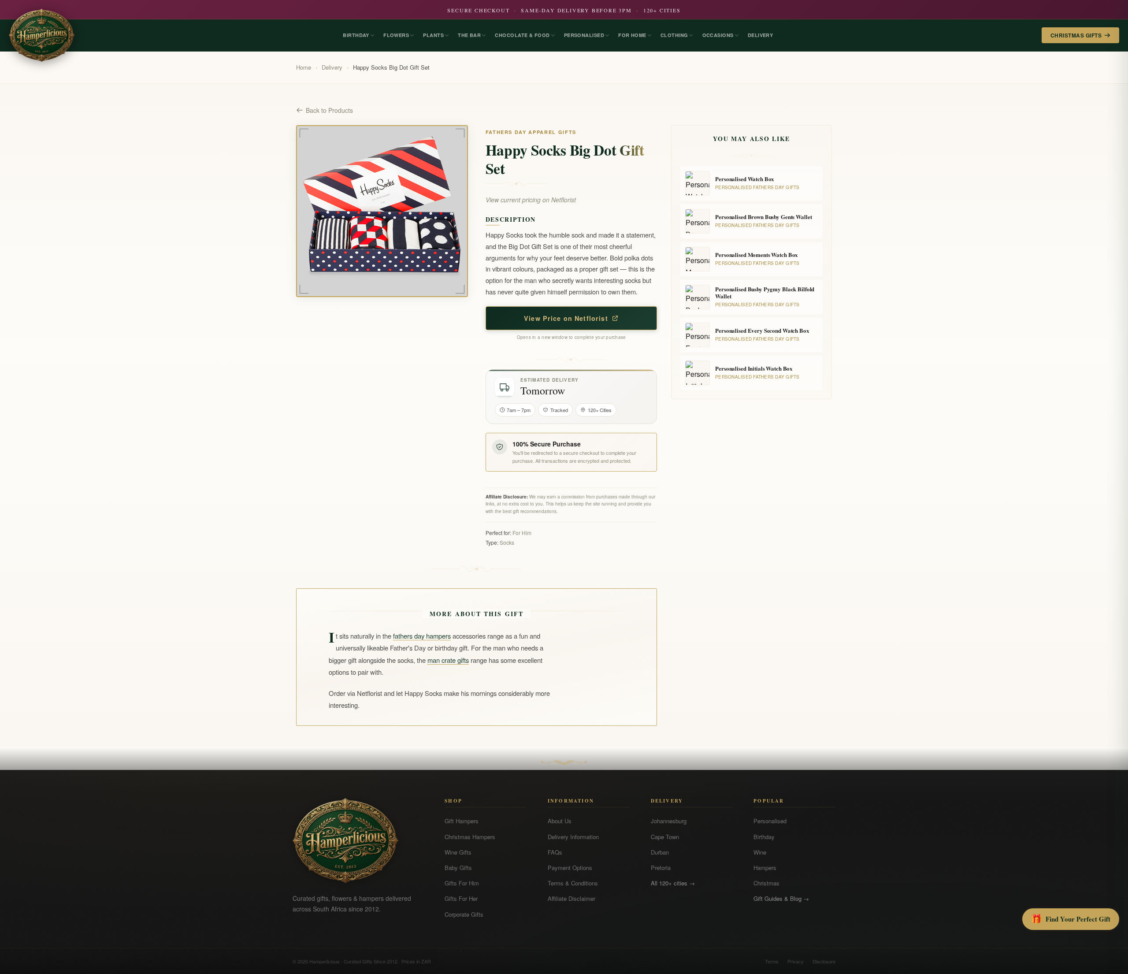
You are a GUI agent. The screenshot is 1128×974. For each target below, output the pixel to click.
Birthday (764, 837)
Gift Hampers (462, 821)
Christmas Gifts (1076, 35)
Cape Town (665, 837)
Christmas (766, 883)
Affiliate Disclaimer (571, 898)
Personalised (770, 821)
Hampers (764, 867)
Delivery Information (573, 837)
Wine (759, 852)
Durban (660, 852)
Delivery (332, 67)
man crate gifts (448, 660)
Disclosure (824, 961)
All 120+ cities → (673, 883)
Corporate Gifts (464, 914)
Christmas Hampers (470, 837)
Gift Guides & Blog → (781, 898)
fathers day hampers (422, 635)
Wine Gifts (458, 852)
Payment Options (570, 867)
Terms (772, 961)
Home (303, 67)
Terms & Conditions (573, 883)
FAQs (555, 852)
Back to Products (329, 110)
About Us (559, 821)
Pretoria (661, 867)
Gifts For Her (461, 898)
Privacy (795, 961)
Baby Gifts (458, 867)
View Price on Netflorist (566, 318)
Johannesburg (668, 821)
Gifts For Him (462, 883)
